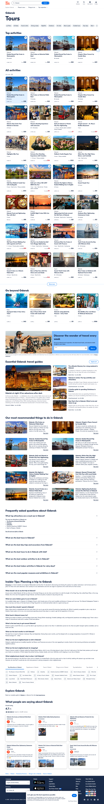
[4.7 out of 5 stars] (10, 712)
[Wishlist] (78, 2)
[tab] (14, 667)
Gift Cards (78, 791)
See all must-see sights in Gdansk (14, 531)
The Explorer (79, 793)
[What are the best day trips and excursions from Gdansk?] (97, 544)
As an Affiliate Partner (91, 786)
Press (77, 788)
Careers (77, 783)
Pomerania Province (21, 773)
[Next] (98, 50)
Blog (77, 786)
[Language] (90, 2)
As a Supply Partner (90, 781)
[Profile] (96, 2)
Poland (12, 773)
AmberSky (9, 524)
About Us (78, 781)
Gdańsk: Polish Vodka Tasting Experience (49, 717)
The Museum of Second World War (16, 521)
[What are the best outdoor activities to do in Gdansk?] (97, 559)
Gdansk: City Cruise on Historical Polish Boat (19, 717)
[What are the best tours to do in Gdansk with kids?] (97, 552)
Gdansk (22, 695)
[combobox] (26, 3)
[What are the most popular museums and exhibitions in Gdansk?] (97, 573)
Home (7, 773)
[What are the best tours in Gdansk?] (97, 537)
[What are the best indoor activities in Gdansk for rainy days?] (97, 566)
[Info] (12, 74)
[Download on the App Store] (39, 788)
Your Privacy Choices (54, 788)
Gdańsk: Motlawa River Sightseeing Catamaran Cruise (19, 746)
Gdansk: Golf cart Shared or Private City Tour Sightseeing (82, 717)
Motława (9, 523)
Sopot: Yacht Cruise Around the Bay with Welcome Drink (83, 746)
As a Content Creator (91, 783)
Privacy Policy (52, 786)
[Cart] (84, 2)
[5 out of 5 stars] (20, 719)
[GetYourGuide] (7, 3)
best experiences (40, 695)
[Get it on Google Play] (39, 783)
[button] (16, 50)
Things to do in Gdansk (35, 773)
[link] (16, 50)
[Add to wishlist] (25, 37)
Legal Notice (52, 783)
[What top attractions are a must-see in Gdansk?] (97, 516)
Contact (51, 781)
